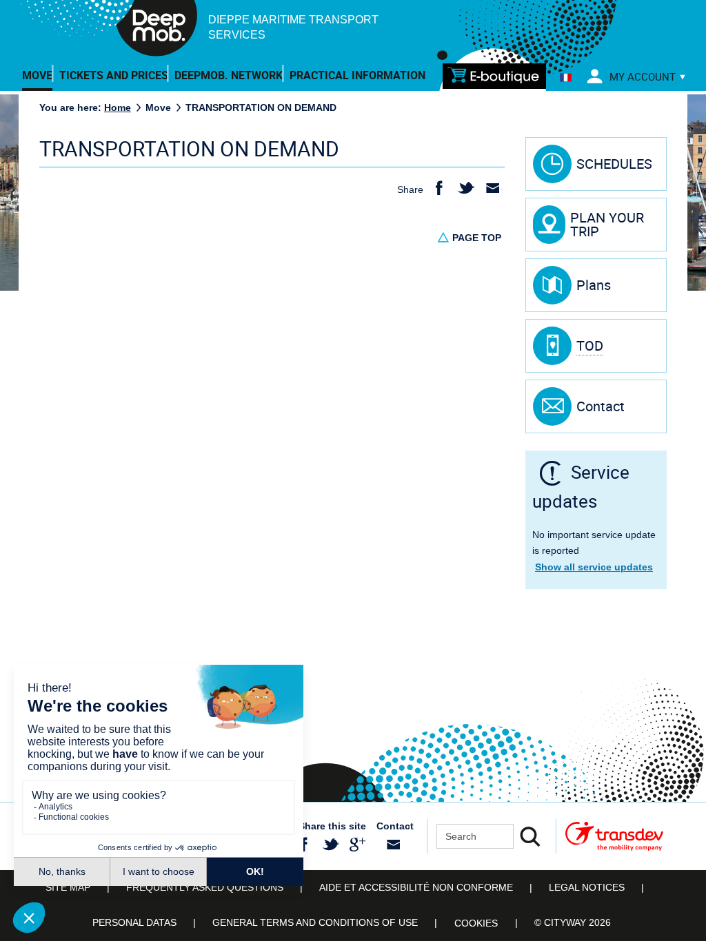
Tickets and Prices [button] (113, 75)
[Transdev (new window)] (614, 836)
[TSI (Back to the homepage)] (108, 31)
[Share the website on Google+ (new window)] (357, 844)
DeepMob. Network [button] (228, 75)
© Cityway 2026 (572, 922)
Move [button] (37, 75)
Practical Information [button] (357, 75)
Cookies (476, 923)
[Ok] (530, 836)
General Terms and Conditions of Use (315, 922)
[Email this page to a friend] (492, 188)
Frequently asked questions (204, 887)
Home (117, 107)
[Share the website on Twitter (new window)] (330, 844)
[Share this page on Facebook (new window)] (438, 188)
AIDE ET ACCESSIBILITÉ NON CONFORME (416, 887)
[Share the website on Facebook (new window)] (303, 844)
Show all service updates (594, 566)
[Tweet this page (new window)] (465, 188)
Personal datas (134, 922)
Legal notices (587, 887)
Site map (68, 887)
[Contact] (393, 844)
